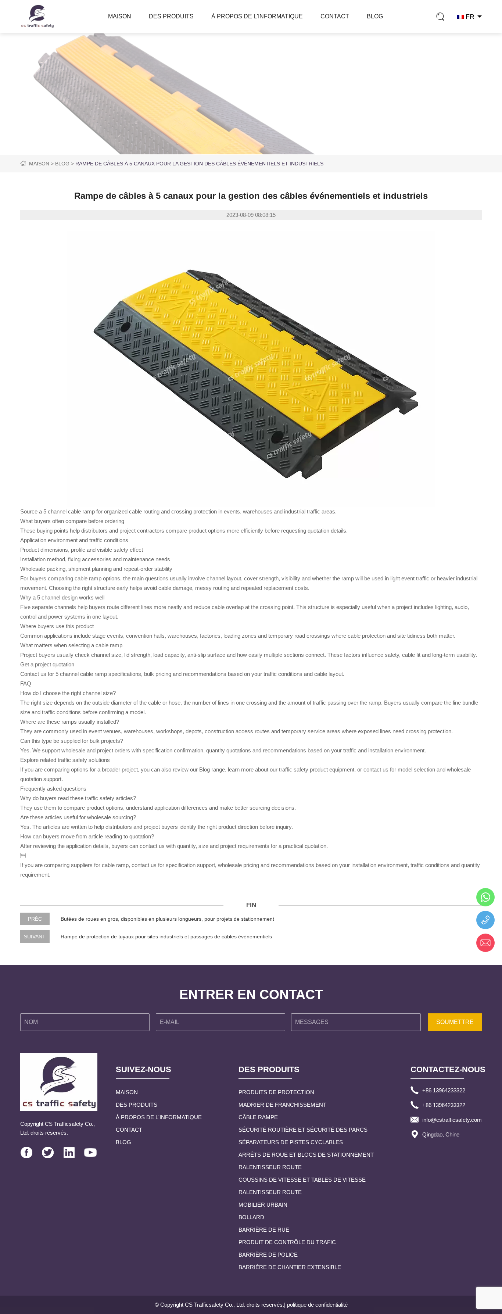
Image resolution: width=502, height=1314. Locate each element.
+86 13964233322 (443, 1090)
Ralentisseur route (270, 1167)
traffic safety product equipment (316, 769)
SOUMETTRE (455, 1022)
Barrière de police (268, 1255)
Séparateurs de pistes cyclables (291, 1142)
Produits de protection (276, 1092)
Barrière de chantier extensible (290, 1267)
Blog (375, 16)
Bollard (251, 1217)
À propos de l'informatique (257, 16)
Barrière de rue (264, 1230)
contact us (375, 769)
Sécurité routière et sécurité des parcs (303, 1130)
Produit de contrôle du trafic (287, 1242)
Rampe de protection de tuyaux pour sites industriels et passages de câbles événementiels (166, 936)
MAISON (119, 16)
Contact (334, 16)
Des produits (171, 16)
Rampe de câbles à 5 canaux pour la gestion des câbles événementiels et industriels (199, 164)
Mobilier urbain (263, 1205)
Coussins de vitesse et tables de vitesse (302, 1180)
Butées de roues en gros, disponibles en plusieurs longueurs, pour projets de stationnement (167, 919)
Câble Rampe (258, 1117)
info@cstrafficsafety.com (452, 1120)
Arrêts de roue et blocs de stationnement (306, 1155)
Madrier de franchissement (282, 1105)
